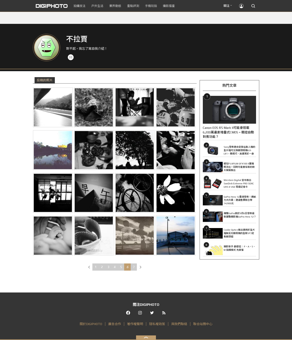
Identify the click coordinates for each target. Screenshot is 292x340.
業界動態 (115, 6)
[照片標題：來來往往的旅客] (135, 235)
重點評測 (133, 6)
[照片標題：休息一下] (175, 107)
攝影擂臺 (169, 6)
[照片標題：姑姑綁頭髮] (135, 107)
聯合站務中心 (202, 324)
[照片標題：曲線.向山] (53, 107)
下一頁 (140, 267)
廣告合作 (114, 324)
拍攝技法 (79, 6)
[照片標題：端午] (94, 150)
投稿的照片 (45, 80)
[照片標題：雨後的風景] (53, 150)
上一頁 (89, 267)
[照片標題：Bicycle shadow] (135, 193)
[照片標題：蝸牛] (94, 107)
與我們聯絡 (179, 324)
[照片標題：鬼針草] (175, 193)
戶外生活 (97, 6)
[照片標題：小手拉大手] (53, 235)
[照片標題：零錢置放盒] (94, 193)
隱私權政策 (157, 324)
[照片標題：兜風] (135, 150)
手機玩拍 (151, 6)
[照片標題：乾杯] (175, 150)
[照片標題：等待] (53, 193)
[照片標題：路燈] (175, 235)
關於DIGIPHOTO (91, 324)
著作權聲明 (135, 324)
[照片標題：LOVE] (94, 235)
